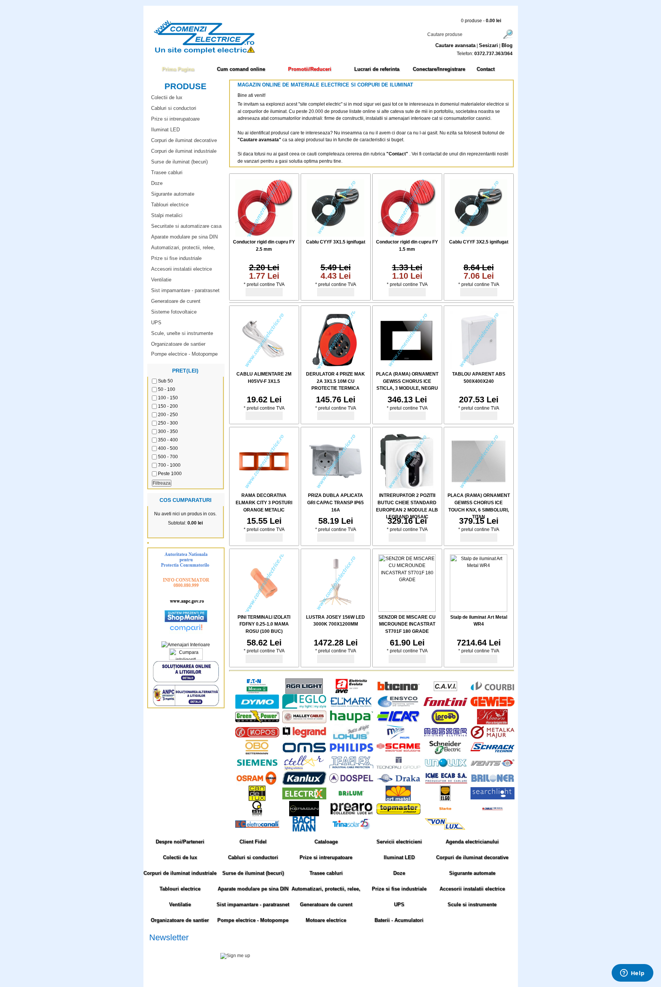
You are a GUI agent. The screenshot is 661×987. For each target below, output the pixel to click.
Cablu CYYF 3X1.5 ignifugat (335, 242)
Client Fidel (253, 842)
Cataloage (326, 842)
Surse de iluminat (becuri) (179, 162)
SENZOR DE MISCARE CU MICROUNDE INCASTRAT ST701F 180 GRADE (407, 624)
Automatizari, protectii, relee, (183, 247)
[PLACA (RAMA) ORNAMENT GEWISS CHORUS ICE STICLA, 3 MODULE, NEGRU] (407, 367)
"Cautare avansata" (260, 139)
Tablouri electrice (170, 205)
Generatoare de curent (175, 301)
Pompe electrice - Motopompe (184, 354)
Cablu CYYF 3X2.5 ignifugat (478, 242)
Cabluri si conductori (173, 108)
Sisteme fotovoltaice (174, 312)
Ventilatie (161, 280)
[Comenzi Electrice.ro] (148, 53)
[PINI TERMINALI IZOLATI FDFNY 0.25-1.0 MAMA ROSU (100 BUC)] (264, 610)
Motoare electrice (326, 920)
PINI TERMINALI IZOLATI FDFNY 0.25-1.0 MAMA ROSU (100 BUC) (264, 624)
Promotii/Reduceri (309, 69)
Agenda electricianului (472, 842)
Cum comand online (241, 69)
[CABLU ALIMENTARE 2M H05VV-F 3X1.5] (264, 367)
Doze (157, 183)
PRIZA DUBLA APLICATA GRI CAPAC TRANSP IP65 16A (335, 502)
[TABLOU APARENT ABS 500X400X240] (478, 367)
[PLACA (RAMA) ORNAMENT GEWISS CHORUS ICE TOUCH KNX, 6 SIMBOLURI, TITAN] (478, 488)
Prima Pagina (178, 69)
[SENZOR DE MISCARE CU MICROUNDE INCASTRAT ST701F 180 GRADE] (407, 610)
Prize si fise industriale (176, 258)
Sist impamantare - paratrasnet (185, 290)
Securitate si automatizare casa (186, 226)
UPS (156, 322)
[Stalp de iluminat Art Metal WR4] (478, 610)
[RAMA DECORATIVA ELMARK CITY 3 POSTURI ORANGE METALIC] (264, 488)
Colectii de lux (166, 97)
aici (454, 964)
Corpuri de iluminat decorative (184, 140)
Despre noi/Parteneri (180, 842)
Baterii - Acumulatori (398, 920)
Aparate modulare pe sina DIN (184, 237)
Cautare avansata (455, 45)
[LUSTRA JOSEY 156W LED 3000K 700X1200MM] (335, 610)
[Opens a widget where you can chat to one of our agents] (632, 973)
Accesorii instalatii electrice (181, 269)
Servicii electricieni (399, 842)
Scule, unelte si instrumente (182, 333)
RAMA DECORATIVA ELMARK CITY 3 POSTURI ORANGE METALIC (264, 502)
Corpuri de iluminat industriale (184, 151)
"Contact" (397, 154)
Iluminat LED (165, 129)
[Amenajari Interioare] (185, 644)
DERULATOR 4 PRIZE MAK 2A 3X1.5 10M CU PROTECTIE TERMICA (335, 381)
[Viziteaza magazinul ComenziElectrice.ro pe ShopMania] (185, 620)
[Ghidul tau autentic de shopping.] (186, 632)
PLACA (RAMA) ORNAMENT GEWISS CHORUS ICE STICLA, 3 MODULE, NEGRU (407, 381)
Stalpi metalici (166, 215)
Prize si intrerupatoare (175, 119)
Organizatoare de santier (178, 344)
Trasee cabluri (166, 172)
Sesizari (488, 45)
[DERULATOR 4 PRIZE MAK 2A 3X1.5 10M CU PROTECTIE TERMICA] (335, 367)
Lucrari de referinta (376, 69)
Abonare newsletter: (170, 946)
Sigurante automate (172, 194)
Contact (486, 69)
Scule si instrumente (472, 904)
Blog (507, 45)
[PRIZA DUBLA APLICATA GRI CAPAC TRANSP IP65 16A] (335, 488)
